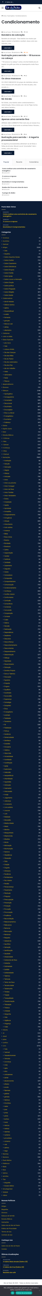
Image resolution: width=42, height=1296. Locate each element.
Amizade (7, 476)
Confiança (7, 591)
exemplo (7, 715)
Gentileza (7, 740)
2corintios (6, 241)
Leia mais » (8, 48)
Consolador (8, 400)
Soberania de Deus (10, 960)
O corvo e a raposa (9, 176)
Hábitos (7, 750)
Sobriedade (8, 966)
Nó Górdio (7, 98)
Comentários (34, 162)
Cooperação (8, 613)
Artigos (5, 247)
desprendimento (8, 384)
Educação (7, 677)
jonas (6, 1112)
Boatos (6, 540)
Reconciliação (9, 918)
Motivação (8, 845)
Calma (6, 549)
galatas (6, 1093)
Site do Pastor (7, 32)
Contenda (7, 607)
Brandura (7, 546)
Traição (6, 995)
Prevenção (8, 903)
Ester (4, 432)
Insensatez (8, 788)
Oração (6, 864)
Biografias (5, 1209)
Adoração (7, 467)
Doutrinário (8, 406)
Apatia (6, 505)
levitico (6, 1119)
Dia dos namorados (10, 362)
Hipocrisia (7, 753)
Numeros (6, 1157)
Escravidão (8, 696)
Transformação (9, 1001)
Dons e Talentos (9, 674)
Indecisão (7, 772)
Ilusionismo (8, 769)
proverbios (8, 1138)
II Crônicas (6, 448)
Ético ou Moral (9, 413)
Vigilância (7, 1020)
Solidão (6, 969)
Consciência (8, 604)
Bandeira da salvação (13, 34)
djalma (6, 308)
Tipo (4, 1179)
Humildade (8, 759)
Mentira (6, 829)
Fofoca (6, 731)
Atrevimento (8, 524)
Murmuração (8, 848)
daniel (6, 1077)
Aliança (6, 473)
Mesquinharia (8, 833)
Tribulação (7, 1004)
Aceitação (7, 460)
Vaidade (5, 1192)
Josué (5, 1036)
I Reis (4, 441)
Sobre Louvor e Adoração (13, 279)
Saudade (7, 953)
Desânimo (7, 635)
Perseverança (8, 887)
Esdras (5, 425)
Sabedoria (7, 941)
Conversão (8, 610)
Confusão (7, 600)
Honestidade (8, 756)
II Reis (5, 451)
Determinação (9, 654)
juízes (6, 1116)
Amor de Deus (9, 489)
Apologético (8, 394)
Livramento (8, 804)
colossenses (8, 1074)
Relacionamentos (10, 922)
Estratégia (7, 702)
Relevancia (8, 925)
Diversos (5, 387)
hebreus (7, 1100)
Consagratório (9, 397)
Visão (6, 1027)
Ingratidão (7, 782)
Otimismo (7, 871)
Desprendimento (9, 651)
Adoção (7, 464)
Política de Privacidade (9, 1228)
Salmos (5, 1173)
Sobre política (9, 285)
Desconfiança (8, 642)
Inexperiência (8, 775)
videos (5, 1195)
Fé (5, 724)
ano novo (7, 343)
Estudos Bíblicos (8, 435)
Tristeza (7, 1008)
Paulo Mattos (7, 1160)
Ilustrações (11, 16)
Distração (7, 667)
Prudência (7, 915)
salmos (6, 1147)
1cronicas (6, 238)
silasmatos (7, 330)
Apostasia (7, 508)
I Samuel (5, 444)
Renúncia (7, 934)
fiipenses (7, 1090)
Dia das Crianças (9, 352)
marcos (6, 1125)
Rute (4, 1170)
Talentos (7, 976)
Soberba (7, 963)
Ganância (7, 734)
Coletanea (6, 333)
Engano (6, 686)
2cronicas (7, 1062)
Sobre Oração (9, 282)
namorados (8, 375)
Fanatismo (7, 721)
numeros (7, 1135)
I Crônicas (6, 438)
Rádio (4, 1166)
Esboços (5, 390)
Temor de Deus (9, 982)
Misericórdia (8, 836)
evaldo (6, 314)
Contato (4, 1249)
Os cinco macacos (11, 78)
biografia (7, 1182)
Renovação (8, 931)
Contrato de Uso (7, 1235)
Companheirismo (10, 581)
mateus (6, 1128)
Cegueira (7, 569)
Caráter (6, 556)
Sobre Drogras (9, 270)
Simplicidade (8, 957)
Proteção (7, 906)
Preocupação (8, 899)
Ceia (5, 250)
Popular (6, 162)
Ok (13, 1293)
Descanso (7, 639)
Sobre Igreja (8, 276)
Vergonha (7, 1014)
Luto (5, 813)
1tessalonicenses (10, 1055)
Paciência (7, 874)
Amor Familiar (8, 492)
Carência (7, 559)
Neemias (5, 1154)
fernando (7, 317)
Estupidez (7, 705)
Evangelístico (8, 416)
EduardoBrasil (9, 311)
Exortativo (7, 419)
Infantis (5, 1030)
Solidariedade (9, 973)
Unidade (7, 1011)
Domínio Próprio (9, 670)
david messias (9, 301)
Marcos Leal (8, 324)
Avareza (7, 530)
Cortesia (7, 616)
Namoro (7, 852)
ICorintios (7, 1103)
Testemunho (8, 988)
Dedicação (8, 629)
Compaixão (8, 578)
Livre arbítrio (8, 807)
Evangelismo (8, 712)
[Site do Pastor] (13, 8)
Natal (6, 378)
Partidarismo (8, 877)
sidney (6, 327)
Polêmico (7, 422)
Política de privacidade (24, 1293)
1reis (5, 1049)
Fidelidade (7, 728)
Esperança (7, 699)
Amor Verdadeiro (10, 495)
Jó (3, 1033)
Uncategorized (7, 1189)
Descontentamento (10, 645)
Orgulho (7, 868)
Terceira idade (9, 985)
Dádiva (6, 623)
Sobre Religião (9, 292)
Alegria (6, 470)
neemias (7, 1132)
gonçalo (7, 320)
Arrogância (8, 518)
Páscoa (6, 381)
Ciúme (6, 572)
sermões (5, 1176)
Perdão (6, 883)
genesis (6, 1097)
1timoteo (7, 1058)
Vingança (7, 1023)
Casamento (8, 565)
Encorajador (8, 410)
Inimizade (7, 785)
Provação (7, 909)
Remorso (7, 928)
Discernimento (9, 664)
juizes (4, 1039)
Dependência (8, 632)
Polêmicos (6, 1163)
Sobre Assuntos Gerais (12, 257)
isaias (6, 1106)
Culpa (6, 619)
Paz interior (8, 880)
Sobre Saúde (8, 295)
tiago (6, 1151)
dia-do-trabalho (9, 368)
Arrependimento (9, 514)
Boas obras (8, 537)
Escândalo (7, 693)
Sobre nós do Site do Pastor (11, 1225)
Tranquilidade (8, 998)
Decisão (7, 626)
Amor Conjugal (9, 486)
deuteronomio (9, 1081)
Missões (7, 839)
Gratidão (7, 743)
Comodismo (8, 575)
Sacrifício (7, 944)
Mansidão (7, 820)
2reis (6, 1065)
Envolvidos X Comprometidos (13, 182)
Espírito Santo (7, 429)
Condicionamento (10, 588)
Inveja (6, 794)
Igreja (6, 766)
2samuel (5, 244)
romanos (7, 1141)
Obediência (8, 855)
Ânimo (6, 499)
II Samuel (6, 454)
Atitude (6, 521)
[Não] (39, 1291)
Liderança (7, 801)
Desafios (7, 254)
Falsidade (7, 718)
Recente (19, 162)
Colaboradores (7, 298)
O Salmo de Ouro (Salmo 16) (14, 2)
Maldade (7, 817)
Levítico (5, 1042)
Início (4, 16)
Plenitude (7, 893)
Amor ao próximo (10, 483)
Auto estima (8, 527)
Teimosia (7, 979)
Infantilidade (8, 778)
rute (5, 1144)
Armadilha (7, 511)
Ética (6, 709)
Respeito (7, 938)
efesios (6, 1084)
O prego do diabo (8, 193)
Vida (5, 1017)
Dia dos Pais (8, 365)
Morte (6, 842)
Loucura (7, 810)
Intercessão (8, 791)
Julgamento (8, 798)
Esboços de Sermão (8, 1216)
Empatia (7, 683)
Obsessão (7, 858)
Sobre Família (8, 273)
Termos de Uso (6, 1231)
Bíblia (6, 534)
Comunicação (9, 584)
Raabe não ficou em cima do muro (15, 187)
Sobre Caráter (9, 260)
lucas (6, 1122)
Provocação (8, 912)
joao (5, 1109)
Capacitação (8, 553)
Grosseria (7, 747)
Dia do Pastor (8, 359)
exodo (6, 1087)
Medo (6, 826)
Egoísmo (7, 680)
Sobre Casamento (10, 263)
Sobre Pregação (9, 289)
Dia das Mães (8, 355)
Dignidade (7, 661)
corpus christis (9, 349)
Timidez (7, 992)
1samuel (7, 1052)
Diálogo (6, 658)
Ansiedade (7, 502)
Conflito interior (9, 594)
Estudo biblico (9, 1186)
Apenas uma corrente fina (15, 119)
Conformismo (8, 597)
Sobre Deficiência (10, 266)
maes (6, 371)
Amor (6, 479)
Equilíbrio (7, 689)
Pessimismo (8, 890)
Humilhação (8, 763)
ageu (6, 1068)
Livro (4, 1046)
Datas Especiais (8, 339)
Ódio (6, 861)
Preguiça (7, 896)
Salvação (7, 947)
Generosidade (9, 737)
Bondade (7, 543)
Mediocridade (9, 823)
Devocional (8, 403)
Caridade (7, 562)
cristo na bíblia (7, 336)
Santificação (8, 950)
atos (5, 1071)
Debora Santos (9, 305)
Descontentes (9, 648)
